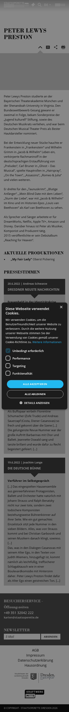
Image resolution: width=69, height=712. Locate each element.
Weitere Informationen (47, 342)
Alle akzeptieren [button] (35, 384)
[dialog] (34, 356)
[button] (34, 403)
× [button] (61, 307)
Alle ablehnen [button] (35, 394)
